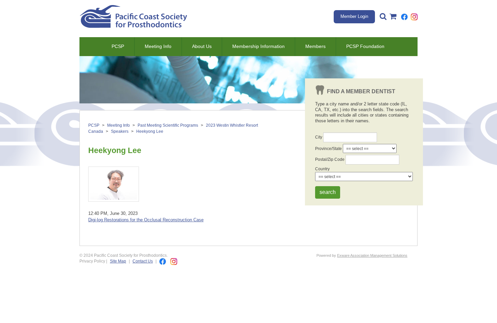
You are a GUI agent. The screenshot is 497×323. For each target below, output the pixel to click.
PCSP (118, 46)
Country (322, 169)
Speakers (119, 131)
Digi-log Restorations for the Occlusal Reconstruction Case (146, 219)
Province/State (328, 148)
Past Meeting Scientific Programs (168, 125)
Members (315, 46)
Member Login (354, 16)
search (328, 192)
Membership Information (258, 46)
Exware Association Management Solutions (372, 255)
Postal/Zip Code (330, 159)
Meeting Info (158, 46)
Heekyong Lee (149, 131)
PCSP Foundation (365, 46)
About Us (202, 46)
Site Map (118, 261)
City (318, 137)
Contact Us (143, 261)
